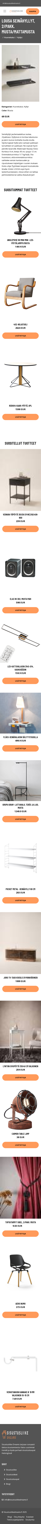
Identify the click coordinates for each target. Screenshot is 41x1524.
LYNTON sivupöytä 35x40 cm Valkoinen (20, 1066)
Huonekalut (9, 37)
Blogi (8, 1484)
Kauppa (32, 11)
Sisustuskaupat (12, 1479)
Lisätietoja (20, 124)
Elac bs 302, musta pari (20, 598)
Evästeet (29, 1517)
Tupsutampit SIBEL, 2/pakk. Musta (20, 1222)
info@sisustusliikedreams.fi (11, 3)
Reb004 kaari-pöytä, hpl (20, 405)
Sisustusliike (11, 1470)
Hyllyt (19, 37)
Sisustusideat (11, 1474)
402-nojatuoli (20, 324)
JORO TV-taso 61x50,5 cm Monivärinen (21, 977)
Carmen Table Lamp (20, 1133)
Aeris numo (20, 1303)
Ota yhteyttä (19, 1517)
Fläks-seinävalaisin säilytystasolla (20, 737)
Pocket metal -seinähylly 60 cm (20, 889)
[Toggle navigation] (5, 11)
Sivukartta (30, 1519)
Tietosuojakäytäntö (15, 1519)
